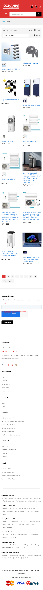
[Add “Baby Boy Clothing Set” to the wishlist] (36, 59)
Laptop (14, 508)
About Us (5, 446)
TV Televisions (21, 501)
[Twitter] (5, 365)
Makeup (13, 534)
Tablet (33, 508)
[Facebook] (2, 365)
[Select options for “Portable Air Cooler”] (6, 132)
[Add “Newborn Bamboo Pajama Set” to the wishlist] (15, 96)
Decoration (14, 521)
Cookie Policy (6, 469)
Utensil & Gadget (7, 527)
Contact (4, 456)
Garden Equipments (8, 524)
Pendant (13, 545)
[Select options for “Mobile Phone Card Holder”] (27, 96)
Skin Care (33, 534)
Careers (4, 453)
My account (6, 384)
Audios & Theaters (21, 498)
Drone (4, 514)
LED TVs (17, 558)
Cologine (4, 537)
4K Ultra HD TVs (7, 558)
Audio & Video (20, 511)
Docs (3, 406)
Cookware (5, 521)
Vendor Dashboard (8, 431)
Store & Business (34, 555)
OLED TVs (26, 558)
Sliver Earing (34, 545)
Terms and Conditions (9, 479)
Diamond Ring (23, 545)
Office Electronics (8, 501)
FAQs (3, 403)
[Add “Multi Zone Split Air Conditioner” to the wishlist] (36, 132)
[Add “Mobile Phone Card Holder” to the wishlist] (36, 96)
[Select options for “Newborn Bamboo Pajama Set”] (6, 96)
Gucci (24, 547)
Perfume (13, 537)
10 (30, 277)
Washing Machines (34, 501)
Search (39, 14)
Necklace (5, 545)
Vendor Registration (8, 425)
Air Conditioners (7, 498)
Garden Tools (34, 521)
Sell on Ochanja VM (8, 418)
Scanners (22, 555)
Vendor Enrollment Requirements (13, 421)
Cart (3, 377)
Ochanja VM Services (9, 449)
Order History (6, 391)
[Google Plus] (9, 365)
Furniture (24, 521)
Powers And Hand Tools (26, 524)
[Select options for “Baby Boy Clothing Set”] (27, 59)
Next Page (7, 281)
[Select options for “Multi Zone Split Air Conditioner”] (27, 132)
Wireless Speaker (33, 511)
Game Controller (7, 511)
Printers (4, 555)
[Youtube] (12, 365)
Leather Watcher (7, 547)
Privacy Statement (8, 472)
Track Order (6, 387)
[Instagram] (16, 365)
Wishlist (4, 381)
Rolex (17, 547)
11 (35, 277)
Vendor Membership (8, 428)
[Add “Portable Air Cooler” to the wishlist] (15, 132)
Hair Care (5, 534)
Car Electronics (35, 498)
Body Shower (22, 534)
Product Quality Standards (11, 435)
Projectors (13, 555)
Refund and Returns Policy (11, 475)
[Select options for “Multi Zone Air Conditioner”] (6, 59)
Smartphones (23, 508)
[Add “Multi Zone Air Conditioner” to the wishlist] (15, 59)
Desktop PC (6, 508)
